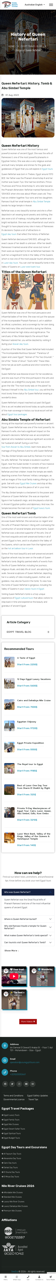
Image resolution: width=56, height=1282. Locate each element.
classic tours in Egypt (34, 589)
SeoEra (14, 1271)
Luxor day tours (11, 263)
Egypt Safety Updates (37, 1095)
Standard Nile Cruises (12, 1197)
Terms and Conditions (13, 1095)
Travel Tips (33, 1099)
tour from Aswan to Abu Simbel (16, 447)
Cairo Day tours (10, 1163)
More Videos (27, 1021)
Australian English (34, 4)
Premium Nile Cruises (12, 1211)
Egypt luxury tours (41, 508)
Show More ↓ (12, 950)
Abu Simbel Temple (41, 201)
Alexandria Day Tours (12, 1158)
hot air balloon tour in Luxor (20, 548)
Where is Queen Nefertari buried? (20, 919)
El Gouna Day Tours (11, 1172)
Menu (6, 1280)
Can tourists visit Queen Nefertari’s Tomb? (25, 942)
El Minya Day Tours (11, 1177)
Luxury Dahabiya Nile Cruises (15, 1206)
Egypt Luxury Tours (11, 1115)
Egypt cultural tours (24, 598)
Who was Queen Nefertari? (17, 892)
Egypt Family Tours (11, 1120)
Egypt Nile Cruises (28, 483)
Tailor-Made (50, 1280)
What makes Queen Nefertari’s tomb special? (26, 935)
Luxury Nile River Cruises (13, 1202)
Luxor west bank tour (30, 267)
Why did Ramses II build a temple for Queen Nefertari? (25, 927)
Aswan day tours (20, 344)
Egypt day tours (9, 234)
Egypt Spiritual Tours (12, 1133)
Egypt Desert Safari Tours (14, 1129)
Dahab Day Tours (10, 1167)
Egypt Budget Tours (11, 1138)
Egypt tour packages (17, 414)
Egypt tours (47, 169)
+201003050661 (18, 1074)
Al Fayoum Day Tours (12, 1154)
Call (28, 1280)
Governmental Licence (14, 1099)
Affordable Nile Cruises (13, 1192)
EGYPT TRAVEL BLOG (19, 632)
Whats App (17, 1280)
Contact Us (39, 1280)
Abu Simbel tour (31, 389)
